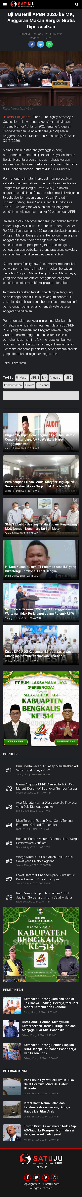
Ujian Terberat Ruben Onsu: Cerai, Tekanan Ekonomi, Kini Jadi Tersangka (45, 823)
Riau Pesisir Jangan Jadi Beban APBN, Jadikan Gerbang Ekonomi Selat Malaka (44, 895)
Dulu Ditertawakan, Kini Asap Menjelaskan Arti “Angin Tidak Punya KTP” (47, 768)
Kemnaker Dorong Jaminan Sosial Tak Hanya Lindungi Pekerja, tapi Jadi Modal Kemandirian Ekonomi (51, 1003)
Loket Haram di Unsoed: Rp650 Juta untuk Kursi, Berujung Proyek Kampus (45, 877)
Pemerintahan (13, 385)
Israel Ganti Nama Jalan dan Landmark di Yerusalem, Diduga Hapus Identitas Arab (47, 1107)
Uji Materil (22, 377)
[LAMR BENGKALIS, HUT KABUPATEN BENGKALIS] (41, 945)
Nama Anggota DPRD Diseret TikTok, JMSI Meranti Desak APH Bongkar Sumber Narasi (46, 786)
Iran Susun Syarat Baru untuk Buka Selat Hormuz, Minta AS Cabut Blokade (49, 1084)
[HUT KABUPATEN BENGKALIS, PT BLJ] (41, 709)
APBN (35, 377)
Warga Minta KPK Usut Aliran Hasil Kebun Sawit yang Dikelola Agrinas (44, 859)
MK (44, 377)
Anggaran (56, 377)
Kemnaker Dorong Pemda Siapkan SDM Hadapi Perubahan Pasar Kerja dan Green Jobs (50, 1049)
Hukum (46, 38)
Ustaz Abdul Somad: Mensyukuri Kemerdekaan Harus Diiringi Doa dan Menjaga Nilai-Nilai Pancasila (49, 1026)
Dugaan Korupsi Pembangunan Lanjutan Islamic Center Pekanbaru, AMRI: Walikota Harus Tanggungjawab (40, 439)
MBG (68, 377)
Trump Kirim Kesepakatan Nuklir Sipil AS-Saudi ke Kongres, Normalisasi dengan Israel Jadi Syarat (50, 1130)
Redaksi (35, 38)
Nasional (43, 385)
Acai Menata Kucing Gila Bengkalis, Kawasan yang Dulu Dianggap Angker (47, 805)
